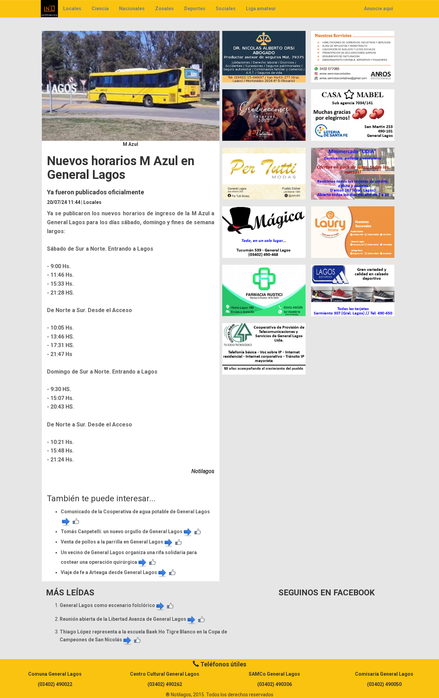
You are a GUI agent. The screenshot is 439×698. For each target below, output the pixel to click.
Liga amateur (261, 8)
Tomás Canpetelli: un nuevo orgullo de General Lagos (121, 531)
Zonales (164, 8)
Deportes (194, 8)
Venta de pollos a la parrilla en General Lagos (112, 542)
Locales (72, 8)
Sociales (226, 8)
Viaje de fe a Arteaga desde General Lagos (109, 572)
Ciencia (100, 8)
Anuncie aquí (378, 8)
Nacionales (132, 8)
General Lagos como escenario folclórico (107, 605)
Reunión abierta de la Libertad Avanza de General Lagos (123, 619)
